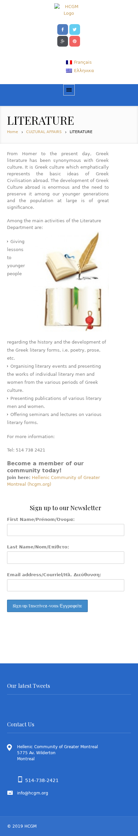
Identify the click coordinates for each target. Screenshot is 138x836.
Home (12, 132)
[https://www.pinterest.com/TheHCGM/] (74, 40)
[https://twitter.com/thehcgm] (74, 28)
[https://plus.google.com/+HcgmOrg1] (62, 40)
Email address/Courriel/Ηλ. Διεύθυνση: (54, 574)
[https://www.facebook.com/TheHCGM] (62, 28)
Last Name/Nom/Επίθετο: (38, 546)
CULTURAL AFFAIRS (44, 132)
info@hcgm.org (32, 793)
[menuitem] (79, 62)
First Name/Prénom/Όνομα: (41, 519)
